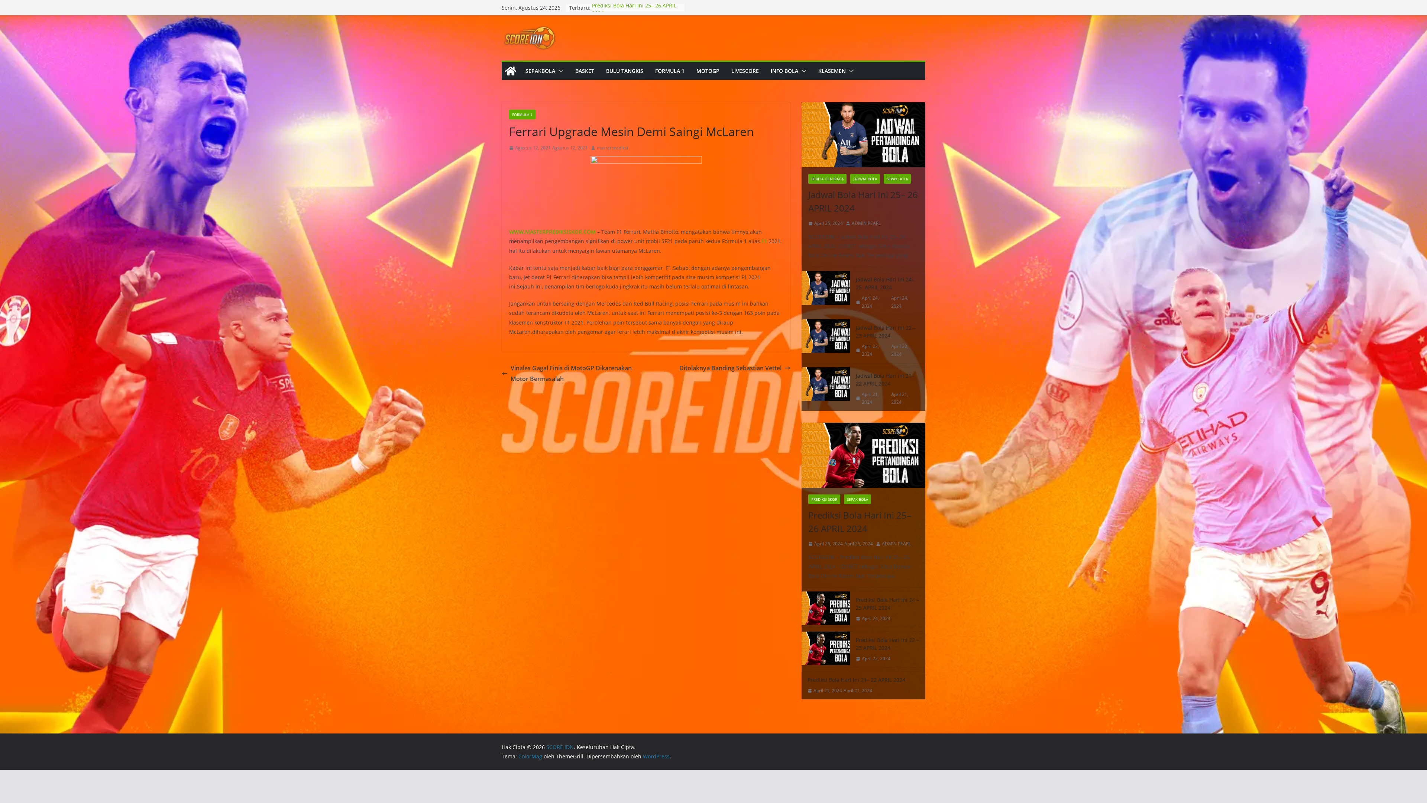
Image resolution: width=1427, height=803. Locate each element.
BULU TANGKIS (624, 70)
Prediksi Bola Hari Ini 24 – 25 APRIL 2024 (887, 603)
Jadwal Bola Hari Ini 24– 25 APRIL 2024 (885, 283)
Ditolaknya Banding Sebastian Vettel (730, 368)
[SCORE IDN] (511, 71)
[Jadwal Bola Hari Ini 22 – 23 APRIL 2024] (826, 341)
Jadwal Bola (865, 178)
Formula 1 (522, 114)
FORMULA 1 (670, 70)
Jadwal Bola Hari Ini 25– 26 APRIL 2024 (863, 201)
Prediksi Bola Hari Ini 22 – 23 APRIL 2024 (887, 643)
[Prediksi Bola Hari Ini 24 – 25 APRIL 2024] (826, 609)
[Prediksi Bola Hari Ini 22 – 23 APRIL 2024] (826, 649)
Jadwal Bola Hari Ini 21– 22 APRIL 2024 (885, 379)
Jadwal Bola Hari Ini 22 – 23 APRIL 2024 (886, 331)
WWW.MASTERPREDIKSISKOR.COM (552, 231)
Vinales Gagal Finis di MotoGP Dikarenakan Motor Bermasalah (571, 373)
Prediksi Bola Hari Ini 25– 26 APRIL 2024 (859, 522)
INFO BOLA (784, 70)
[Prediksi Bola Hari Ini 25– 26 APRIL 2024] (863, 455)
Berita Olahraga (827, 178)
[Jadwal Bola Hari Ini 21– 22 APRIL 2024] (826, 389)
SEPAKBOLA (540, 70)
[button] (559, 71)
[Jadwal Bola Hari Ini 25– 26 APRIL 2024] (863, 134)
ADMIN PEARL (866, 223)
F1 (764, 241)
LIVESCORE (745, 70)
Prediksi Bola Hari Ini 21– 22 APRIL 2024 (856, 679)
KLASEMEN (832, 70)
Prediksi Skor (824, 499)
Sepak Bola (897, 178)
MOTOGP (707, 70)
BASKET (584, 70)
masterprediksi (612, 148)
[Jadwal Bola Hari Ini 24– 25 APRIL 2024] (826, 293)
